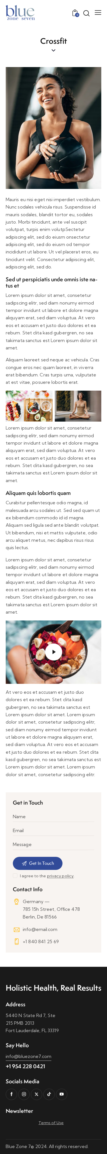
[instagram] (24, 1094)
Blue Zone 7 (18, 1146)
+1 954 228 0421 (25, 1066)
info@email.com (40, 929)
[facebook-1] (11, 1094)
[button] (98, 12)
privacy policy (60, 876)
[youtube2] (61, 1094)
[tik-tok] (49, 1094)
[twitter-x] (36, 1094)
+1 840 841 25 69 (41, 941)
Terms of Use (51, 1122)
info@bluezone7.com (28, 1056)
